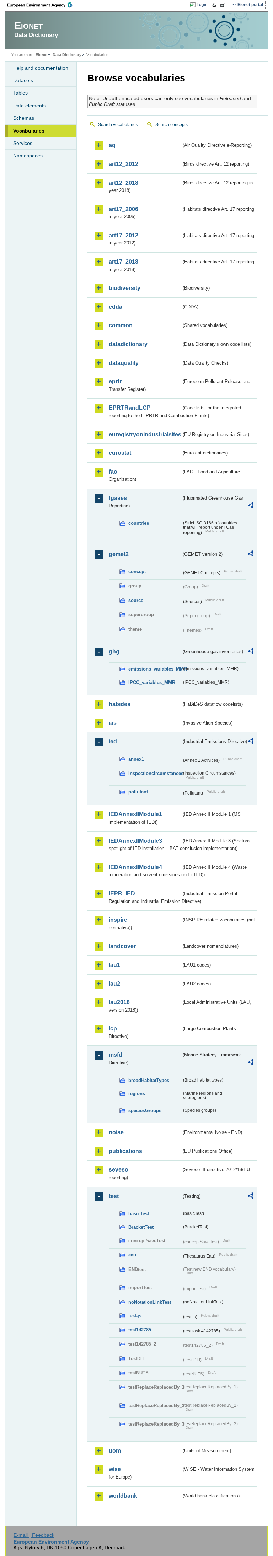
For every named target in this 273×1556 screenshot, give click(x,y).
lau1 (114, 965)
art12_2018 (123, 183)
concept (137, 571)
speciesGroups (144, 1110)
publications (125, 1151)
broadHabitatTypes (148, 1080)
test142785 (139, 1329)
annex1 (136, 759)
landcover (122, 946)
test (114, 1196)
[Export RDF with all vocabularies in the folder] (250, 506)
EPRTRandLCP (130, 408)
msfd (115, 1055)
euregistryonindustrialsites (145, 434)
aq (112, 145)
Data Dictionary (67, 55)
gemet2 (119, 554)
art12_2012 (123, 164)
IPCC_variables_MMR (151, 682)
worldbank (123, 1496)
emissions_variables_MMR (155, 669)
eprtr (115, 381)
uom (115, 1451)
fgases (118, 498)
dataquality (124, 363)
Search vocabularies (118, 125)
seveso (118, 1170)
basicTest (138, 1213)
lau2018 (119, 1002)
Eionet (42, 55)
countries (138, 523)
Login (202, 4)
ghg (114, 651)
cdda (115, 307)
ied (113, 741)
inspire (118, 920)
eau (132, 1255)
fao (113, 472)
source (135, 600)
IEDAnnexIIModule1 (135, 814)
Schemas (23, 118)
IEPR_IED (122, 893)
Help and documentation (40, 68)
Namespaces (28, 155)
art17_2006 (123, 209)
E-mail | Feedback (34, 1535)
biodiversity (124, 288)
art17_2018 (123, 262)
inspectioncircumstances (155, 773)
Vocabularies (28, 131)
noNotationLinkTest (149, 1302)
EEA (42, 5)
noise (116, 1132)
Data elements (29, 105)
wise (115, 1469)
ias (113, 723)
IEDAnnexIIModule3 (135, 841)
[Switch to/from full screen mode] (224, 5)
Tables (20, 93)
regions (136, 1093)
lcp (113, 1028)
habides (119, 704)
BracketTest (141, 1227)
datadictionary (128, 344)
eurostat (120, 453)
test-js (134, 1315)
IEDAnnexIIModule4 (135, 867)
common (121, 325)
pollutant (138, 792)
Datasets (23, 80)
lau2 (114, 984)
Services (22, 143)
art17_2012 (123, 235)
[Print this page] (215, 5)
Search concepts (171, 125)
